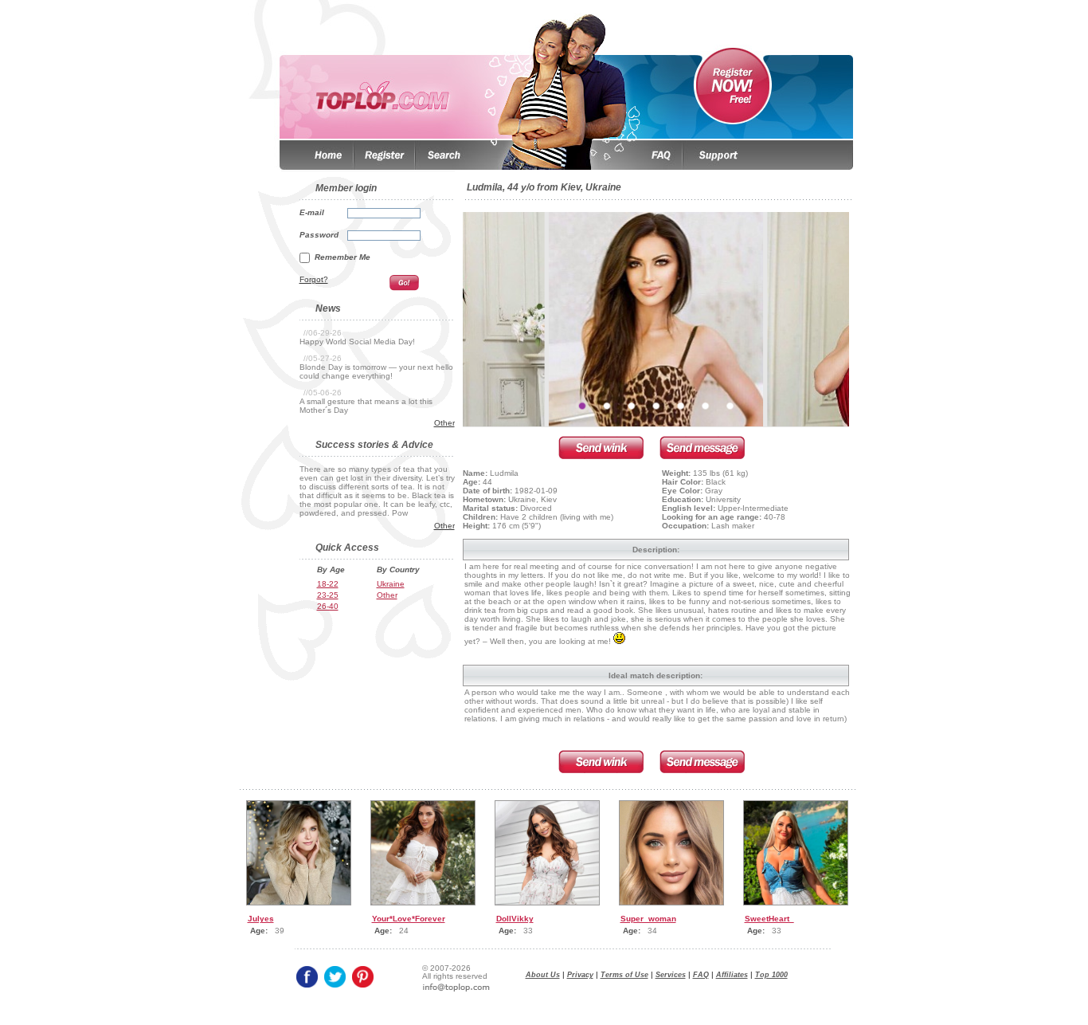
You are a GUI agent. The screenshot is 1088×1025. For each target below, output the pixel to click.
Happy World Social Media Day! (357, 341)
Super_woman (648, 918)
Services (671, 975)
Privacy (580, 975)
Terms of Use (624, 975)
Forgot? (313, 279)
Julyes (261, 918)
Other (444, 422)
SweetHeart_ (769, 918)
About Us (543, 975)
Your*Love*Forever (408, 918)
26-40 (328, 606)
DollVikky (515, 918)
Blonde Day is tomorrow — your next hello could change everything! (376, 371)
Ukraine (391, 583)
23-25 (328, 595)
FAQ (701, 975)
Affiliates (732, 975)
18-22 (328, 583)
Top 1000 (771, 975)
